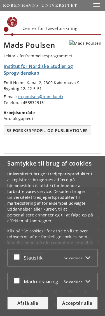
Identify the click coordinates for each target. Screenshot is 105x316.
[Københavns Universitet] (11, 26)
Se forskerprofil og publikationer (47, 130)
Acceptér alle (77, 303)
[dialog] (52, 236)
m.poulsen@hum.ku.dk (40, 96)
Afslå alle (27, 303)
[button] (96, 5)
